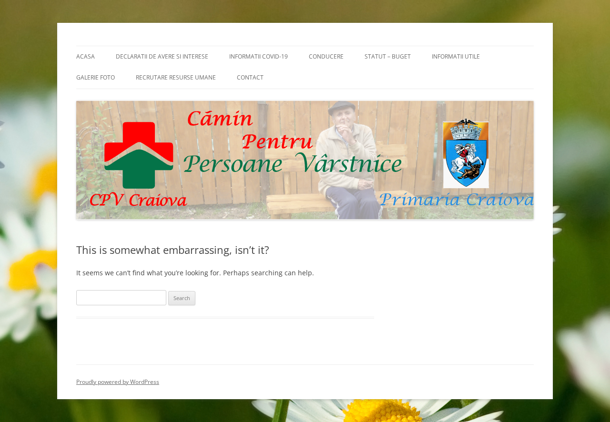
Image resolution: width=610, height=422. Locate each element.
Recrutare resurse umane (176, 77)
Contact (250, 77)
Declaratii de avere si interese (162, 56)
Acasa (85, 56)
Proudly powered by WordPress (117, 382)
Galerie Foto (95, 77)
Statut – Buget (388, 56)
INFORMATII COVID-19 (258, 56)
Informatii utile (456, 56)
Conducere (326, 56)
